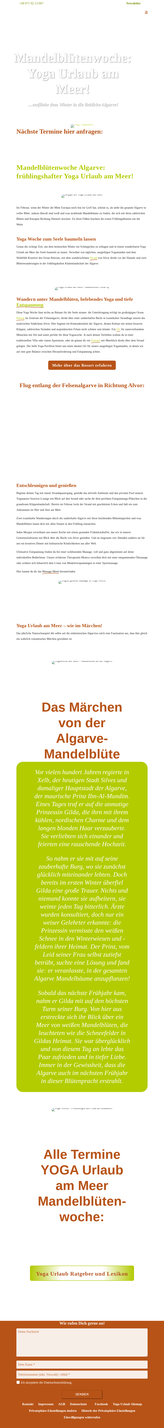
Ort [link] (118, 329)
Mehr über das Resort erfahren (82, 365)
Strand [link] (93, 257)
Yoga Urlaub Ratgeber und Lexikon (82, 1274)
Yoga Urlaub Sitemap (127, 1404)
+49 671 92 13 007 (31, 3)
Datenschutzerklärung (57, 1382)
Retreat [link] (20, 318)
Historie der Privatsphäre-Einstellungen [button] (108, 1410)
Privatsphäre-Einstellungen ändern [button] (53, 1410)
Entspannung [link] (29, 304)
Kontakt (27, 1404)
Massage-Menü (50, 571)
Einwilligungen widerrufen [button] (82, 1417)
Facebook (101, 1404)
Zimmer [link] (95, 340)
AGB (61, 1404)
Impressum (45, 1404)
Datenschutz (78, 1404)
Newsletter (133, 3)
